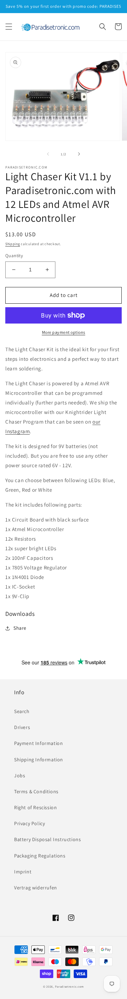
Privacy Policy (29, 823)
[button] (9, 26)
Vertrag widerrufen (35, 887)
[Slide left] (48, 154)
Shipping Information (38, 759)
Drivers (22, 727)
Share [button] (19, 628)
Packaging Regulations (40, 855)
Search (22, 711)
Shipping (12, 244)
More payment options (63, 332)
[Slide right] (79, 154)
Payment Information (38, 743)
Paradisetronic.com (69, 986)
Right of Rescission (35, 807)
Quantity (14, 256)
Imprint (22, 871)
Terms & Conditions (36, 791)
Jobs (19, 775)
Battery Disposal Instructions (47, 839)
